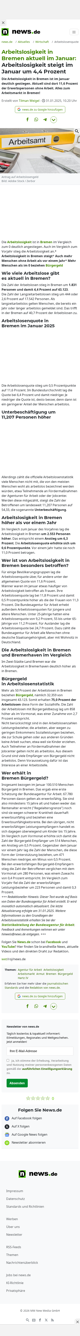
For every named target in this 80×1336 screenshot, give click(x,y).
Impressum (14, 1191)
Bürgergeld (65, 974)
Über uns (13, 1227)
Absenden (17, 1083)
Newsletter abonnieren (28, 1142)
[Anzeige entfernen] (77, 1322)
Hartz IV (23, 978)
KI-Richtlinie (14, 1283)
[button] (40, 109)
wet (4, 959)
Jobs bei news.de (18, 1275)
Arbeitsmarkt (26, 974)
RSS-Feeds (13, 1247)
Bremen (51, 974)
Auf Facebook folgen (26, 1118)
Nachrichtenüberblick (22, 1262)
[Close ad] (3, 22)
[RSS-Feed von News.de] (52, 1320)
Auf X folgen (20, 1126)
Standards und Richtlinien (25, 1206)
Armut (40, 974)
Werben (12, 1219)
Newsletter (14, 1234)
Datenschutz (15, 1199)
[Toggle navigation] (74, 32)
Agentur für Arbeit (30, 970)
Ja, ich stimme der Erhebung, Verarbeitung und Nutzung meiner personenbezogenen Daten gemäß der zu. (39, 1067)
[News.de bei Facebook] (40, 1320)
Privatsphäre (15, 1290)
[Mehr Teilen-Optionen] (53, 119)
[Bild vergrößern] (77, 131)
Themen (12, 1255)
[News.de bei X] (46, 1320)
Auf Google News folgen (29, 1134)
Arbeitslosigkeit (53, 970)
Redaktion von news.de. (45, 987)
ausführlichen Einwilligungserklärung (47, 1069)
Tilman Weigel (29, 101)
